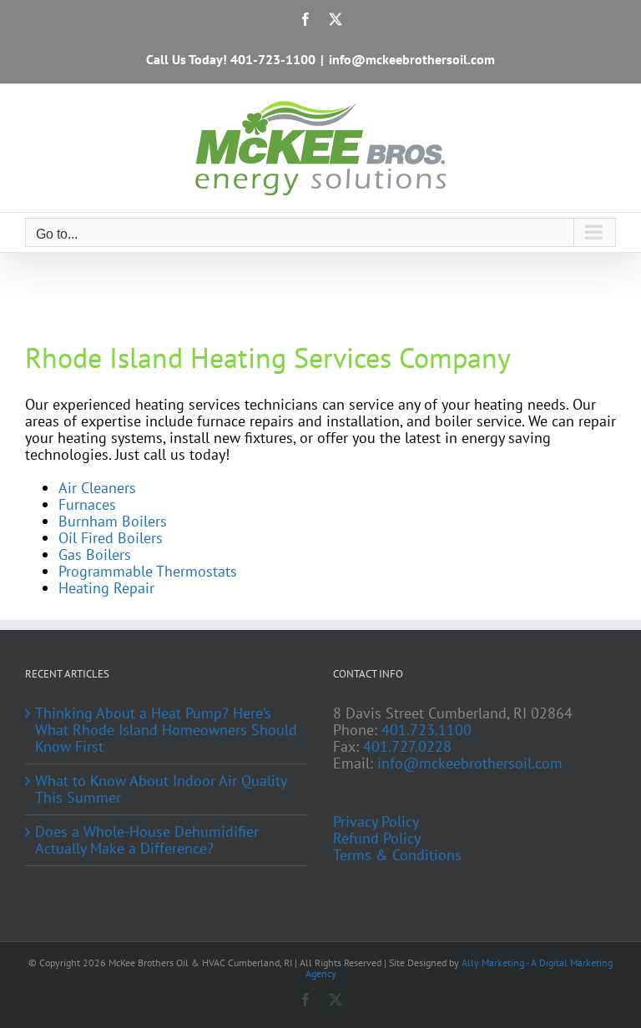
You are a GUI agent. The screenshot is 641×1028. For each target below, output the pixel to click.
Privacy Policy (376, 822)
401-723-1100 (272, 59)
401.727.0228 (407, 746)
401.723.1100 (426, 729)
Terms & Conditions (397, 855)
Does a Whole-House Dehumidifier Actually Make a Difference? (147, 840)
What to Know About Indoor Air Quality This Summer (160, 789)
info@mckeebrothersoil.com (412, 59)
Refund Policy (377, 838)
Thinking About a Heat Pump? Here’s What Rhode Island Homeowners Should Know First (166, 730)
